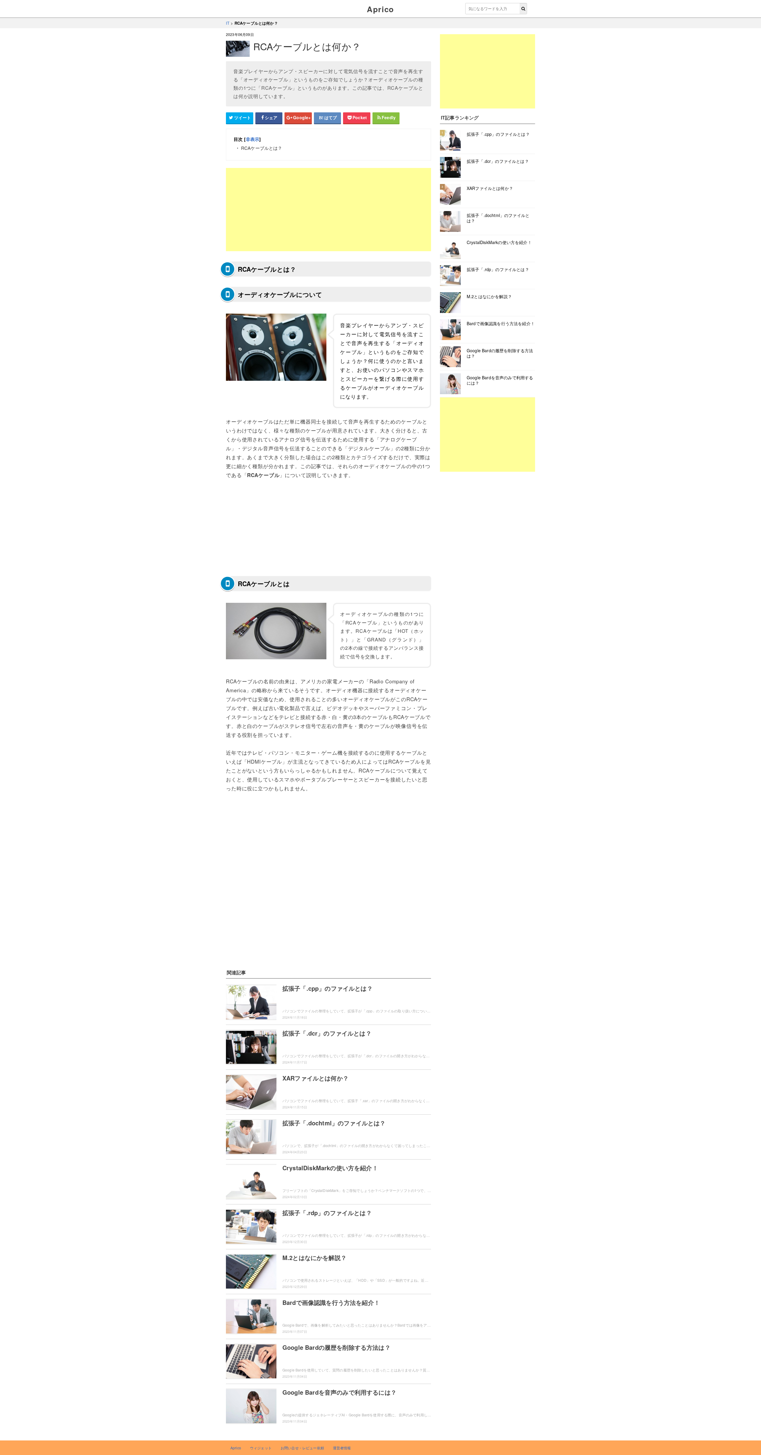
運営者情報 (342, 1447)
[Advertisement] (328, 209)
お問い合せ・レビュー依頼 (302, 1447)
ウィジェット (261, 1447)
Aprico (380, 9)
